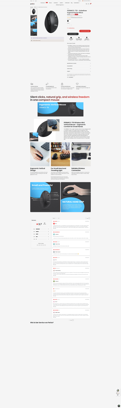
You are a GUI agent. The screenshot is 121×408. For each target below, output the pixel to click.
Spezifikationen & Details (71, 63)
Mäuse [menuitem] (50, 2)
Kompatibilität (70, 65)
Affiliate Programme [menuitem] (59, 4)
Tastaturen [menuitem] (42, 2)
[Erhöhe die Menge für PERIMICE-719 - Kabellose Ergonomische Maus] (71, 25)
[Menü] (119, 389)
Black (68, 21)
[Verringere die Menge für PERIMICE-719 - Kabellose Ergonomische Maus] (68, 25)
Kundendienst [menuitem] (76, 2)
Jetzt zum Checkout (73, 33)
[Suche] (86, 4)
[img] (56, 221)
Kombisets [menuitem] (56, 2)
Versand (71, 15)
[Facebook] (70, 77)
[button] (33, 11)
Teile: (68, 77)
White (70, 21)
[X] (71, 77)
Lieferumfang (69, 68)
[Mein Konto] (88, 4)
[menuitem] (31, 0)
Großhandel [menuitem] (67, 2)
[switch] (118, 394)
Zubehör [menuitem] (61, 2)
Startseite (31, 7)
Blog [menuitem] (71, 2)
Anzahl (68, 23)
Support (68, 71)
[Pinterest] (72, 77)
